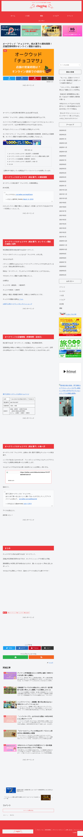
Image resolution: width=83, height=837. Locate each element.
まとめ (11, 164)
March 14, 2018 (28, 199)
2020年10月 (63, 249)
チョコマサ (20, 612)
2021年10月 (63, 198)
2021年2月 (62, 232)
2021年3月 (62, 228)
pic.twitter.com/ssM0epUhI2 (28, 499)
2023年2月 (62, 134)
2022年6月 (62, 164)
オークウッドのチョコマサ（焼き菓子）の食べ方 (23, 161)
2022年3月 (62, 177)
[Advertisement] (28, 97)
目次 (26, 150)
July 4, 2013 (28, 503)
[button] (79, 65)
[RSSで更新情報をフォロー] (41, 657)
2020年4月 (62, 275)
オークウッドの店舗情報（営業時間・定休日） (22, 159)
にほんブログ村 (71, 314)
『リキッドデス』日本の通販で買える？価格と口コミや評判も (69, 88)
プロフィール (40, 830)
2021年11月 (63, 194)
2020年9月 (62, 253)
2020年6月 (62, 266)
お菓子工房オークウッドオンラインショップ (17, 304)
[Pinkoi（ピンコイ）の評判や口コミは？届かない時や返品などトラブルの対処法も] (11, 31)
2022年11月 (63, 147)
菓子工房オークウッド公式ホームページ (16, 394)
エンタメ (62, 291)
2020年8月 (62, 258)
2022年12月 (63, 143)
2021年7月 (62, 211)
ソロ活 (61, 295)
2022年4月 (62, 173)
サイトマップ (77, 830)
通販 (6, 612)
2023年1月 (62, 139)
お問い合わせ (68, 830)
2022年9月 (62, 156)
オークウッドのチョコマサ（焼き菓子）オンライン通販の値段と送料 (29, 156)
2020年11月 (63, 245)
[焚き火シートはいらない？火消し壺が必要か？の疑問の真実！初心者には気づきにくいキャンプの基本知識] (31, 31)
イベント (62, 287)
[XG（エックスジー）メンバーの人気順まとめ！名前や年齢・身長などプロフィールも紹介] (72, 31)
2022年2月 (62, 181)
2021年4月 (62, 224)
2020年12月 (63, 241)
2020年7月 (62, 262)
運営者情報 (48, 830)
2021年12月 (63, 190)
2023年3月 (62, 130)
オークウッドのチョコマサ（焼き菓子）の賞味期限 (24, 154)
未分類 (61, 304)
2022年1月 (62, 185)
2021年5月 (62, 219)
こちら (21, 299)
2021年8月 (62, 207)
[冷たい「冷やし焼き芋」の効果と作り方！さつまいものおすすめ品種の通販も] (52, 31)
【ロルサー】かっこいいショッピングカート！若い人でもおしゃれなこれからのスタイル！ (69, 115)
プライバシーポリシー (58, 830)
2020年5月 (62, 271)
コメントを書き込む (28, 810)
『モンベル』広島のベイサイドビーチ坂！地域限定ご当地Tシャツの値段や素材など (70, 80)
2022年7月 (62, 160)
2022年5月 (62, 168)
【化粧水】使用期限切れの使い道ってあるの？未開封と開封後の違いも (69, 96)
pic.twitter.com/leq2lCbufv (24, 194)
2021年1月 (62, 237)
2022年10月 (63, 151)
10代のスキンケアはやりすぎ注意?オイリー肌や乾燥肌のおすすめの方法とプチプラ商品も (70, 106)
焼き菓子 (27, 612)
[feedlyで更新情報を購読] (15, 657)
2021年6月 (62, 215)
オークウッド (12, 612)
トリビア (62, 300)
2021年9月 (62, 202)
